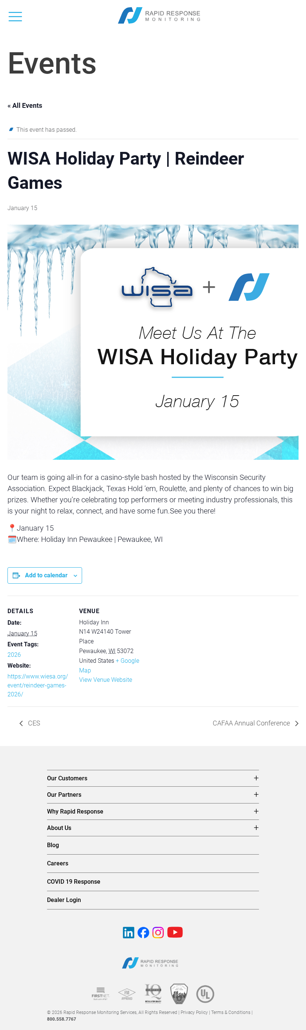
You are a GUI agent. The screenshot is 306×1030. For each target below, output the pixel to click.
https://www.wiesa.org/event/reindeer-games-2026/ (37, 685)
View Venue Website (105, 679)
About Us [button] (59, 827)
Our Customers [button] (67, 778)
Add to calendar (46, 575)
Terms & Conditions (230, 1012)
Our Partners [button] (64, 794)
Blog (53, 845)
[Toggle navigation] (15, 15)
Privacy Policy (194, 1012)
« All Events (24, 105)
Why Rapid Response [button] (75, 811)
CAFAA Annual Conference (252, 723)
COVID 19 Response (73, 881)
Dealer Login (64, 899)
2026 (14, 654)
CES (33, 723)
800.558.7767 (61, 1019)
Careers (57, 863)
